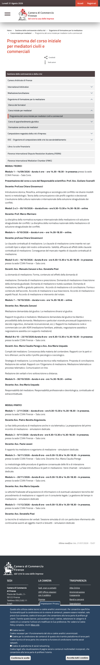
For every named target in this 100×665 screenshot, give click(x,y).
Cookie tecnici (18, 630)
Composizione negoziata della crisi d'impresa (27, 133)
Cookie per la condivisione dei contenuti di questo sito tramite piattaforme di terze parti (51, 636)
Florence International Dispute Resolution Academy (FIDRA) (34, 153)
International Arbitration (18, 86)
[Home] (36, 14)
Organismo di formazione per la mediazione (65, 30)
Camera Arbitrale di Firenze (20, 80)
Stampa (41, 599)
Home (9, 30)
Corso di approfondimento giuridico (23, 121)
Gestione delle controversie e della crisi (30, 30)
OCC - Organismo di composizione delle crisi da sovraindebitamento (37, 139)
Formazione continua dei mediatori (23, 127)
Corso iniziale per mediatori (21, 33)
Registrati (91, 3)
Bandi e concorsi (77, 599)
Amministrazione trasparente (77, 593)
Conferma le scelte (20, 658)
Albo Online (75, 587)
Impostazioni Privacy (50, 603)
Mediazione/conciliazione (18, 93)
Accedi (80, 3)
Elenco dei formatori (17, 105)
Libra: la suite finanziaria (19, 146)
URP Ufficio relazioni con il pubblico (47, 593)
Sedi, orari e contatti (47, 587)
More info (35, 624)
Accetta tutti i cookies (77, 658)
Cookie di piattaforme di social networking (30, 645)
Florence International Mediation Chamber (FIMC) (30, 160)
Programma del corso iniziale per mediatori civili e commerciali (36, 116)
